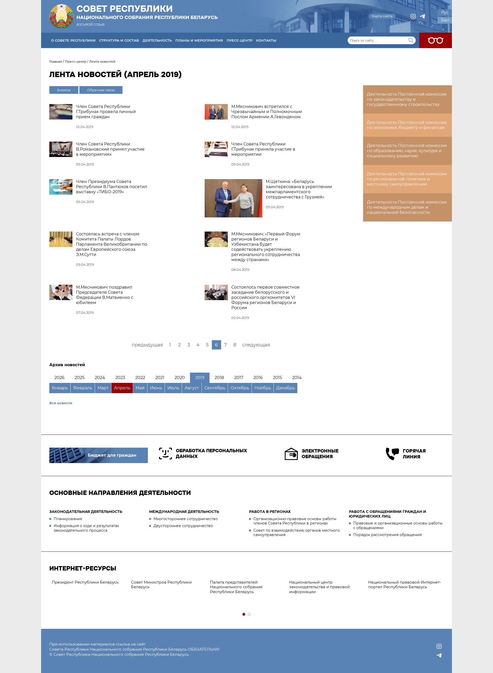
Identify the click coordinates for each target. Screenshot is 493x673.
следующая (256, 345)
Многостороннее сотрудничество (186, 519)
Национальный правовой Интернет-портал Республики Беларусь (404, 584)
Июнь (156, 387)
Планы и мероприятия (199, 40)
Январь (60, 387)
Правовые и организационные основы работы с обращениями (397, 525)
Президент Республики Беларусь (85, 582)
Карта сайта (382, 16)
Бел (445, 20)
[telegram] (422, 16)
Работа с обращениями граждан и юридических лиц (387, 514)
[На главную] (61, 16)
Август (192, 387)
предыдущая (147, 345)
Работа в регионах (270, 511)
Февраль (82, 387)
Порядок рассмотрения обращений (387, 534)
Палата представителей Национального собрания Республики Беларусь (236, 587)
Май (140, 387)
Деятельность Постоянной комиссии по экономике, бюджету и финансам (407, 125)
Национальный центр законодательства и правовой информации (319, 587)
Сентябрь (214, 387)
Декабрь (285, 387)
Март (103, 387)
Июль (173, 387)
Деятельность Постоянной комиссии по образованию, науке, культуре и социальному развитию (407, 150)
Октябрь (240, 387)
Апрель (122, 387)
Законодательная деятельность (85, 511)
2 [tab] (249, 614)
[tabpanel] (88, 582)
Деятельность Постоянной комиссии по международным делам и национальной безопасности (407, 207)
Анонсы (64, 90)
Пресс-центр (239, 40)
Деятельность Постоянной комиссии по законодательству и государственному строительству (407, 99)
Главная (55, 61)
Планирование (68, 519)
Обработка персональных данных (211, 453)
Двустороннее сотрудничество (183, 525)
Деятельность (157, 40)
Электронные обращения (320, 454)
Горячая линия (414, 454)
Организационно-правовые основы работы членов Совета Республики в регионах (294, 521)
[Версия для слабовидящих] (435, 40)
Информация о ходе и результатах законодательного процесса (86, 528)
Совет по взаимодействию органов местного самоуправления (296, 532)
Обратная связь (101, 90)
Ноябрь (262, 387)
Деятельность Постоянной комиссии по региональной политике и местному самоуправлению (407, 179)
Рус (445, 12)
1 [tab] (244, 614)
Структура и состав (119, 40)
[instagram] (413, 16)
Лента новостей (102, 61)
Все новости (60, 403)
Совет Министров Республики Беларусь (161, 584)
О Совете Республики (73, 40)
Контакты (266, 40)
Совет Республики (147, 12)
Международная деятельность (184, 511)
